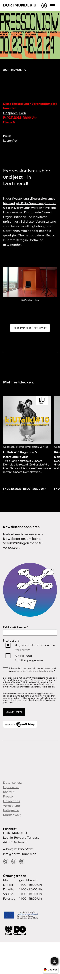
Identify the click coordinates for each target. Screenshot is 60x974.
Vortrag (44, 446)
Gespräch (10, 113)
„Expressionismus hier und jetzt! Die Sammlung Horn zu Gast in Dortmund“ (29, 203)
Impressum (11, 787)
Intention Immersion (27, 446)
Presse (8, 796)
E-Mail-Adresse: (15, 627)
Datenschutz (12, 782)
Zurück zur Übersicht (30, 328)
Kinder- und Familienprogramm (29, 658)
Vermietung (11, 805)
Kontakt (8, 792)
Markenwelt (12, 815)
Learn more (21, 700)
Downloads (11, 801)
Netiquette (11, 810)
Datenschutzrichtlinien (40, 670)
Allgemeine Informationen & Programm (35, 647)
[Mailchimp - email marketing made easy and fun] (20, 724)
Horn (22, 113)
